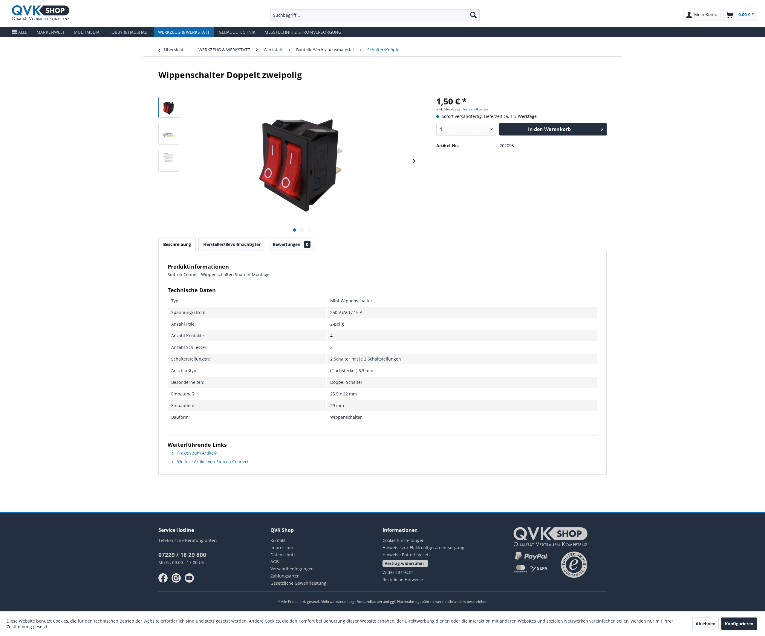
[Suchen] (473, 15)
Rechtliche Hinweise (402, 579)
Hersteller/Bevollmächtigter (232, 244)
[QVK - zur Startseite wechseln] (41, 13)
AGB (274, 561)
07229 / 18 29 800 (182, 555)
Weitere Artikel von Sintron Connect (212, 461)
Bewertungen (290, 244)
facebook (163, 578)
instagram (176, 578)
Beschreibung (177, 244)
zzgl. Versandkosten (471, 109)
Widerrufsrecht (397, 572)
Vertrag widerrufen (404, 563)
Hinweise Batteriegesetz (406, 555)
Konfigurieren (739, 623)
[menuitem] (375, 15)
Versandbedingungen (292, 569)
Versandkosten (369, 601)
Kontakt (278, 540)
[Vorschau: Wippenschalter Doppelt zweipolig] (168, 107)
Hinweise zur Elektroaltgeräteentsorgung (423, 547)
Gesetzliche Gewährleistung (298, 583)
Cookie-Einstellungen (403, 540)
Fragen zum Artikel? (196, 453)
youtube (189, 578)
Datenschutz (283, 555)
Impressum (281, 547)
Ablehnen (705, 623)
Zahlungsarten (285, 576)
